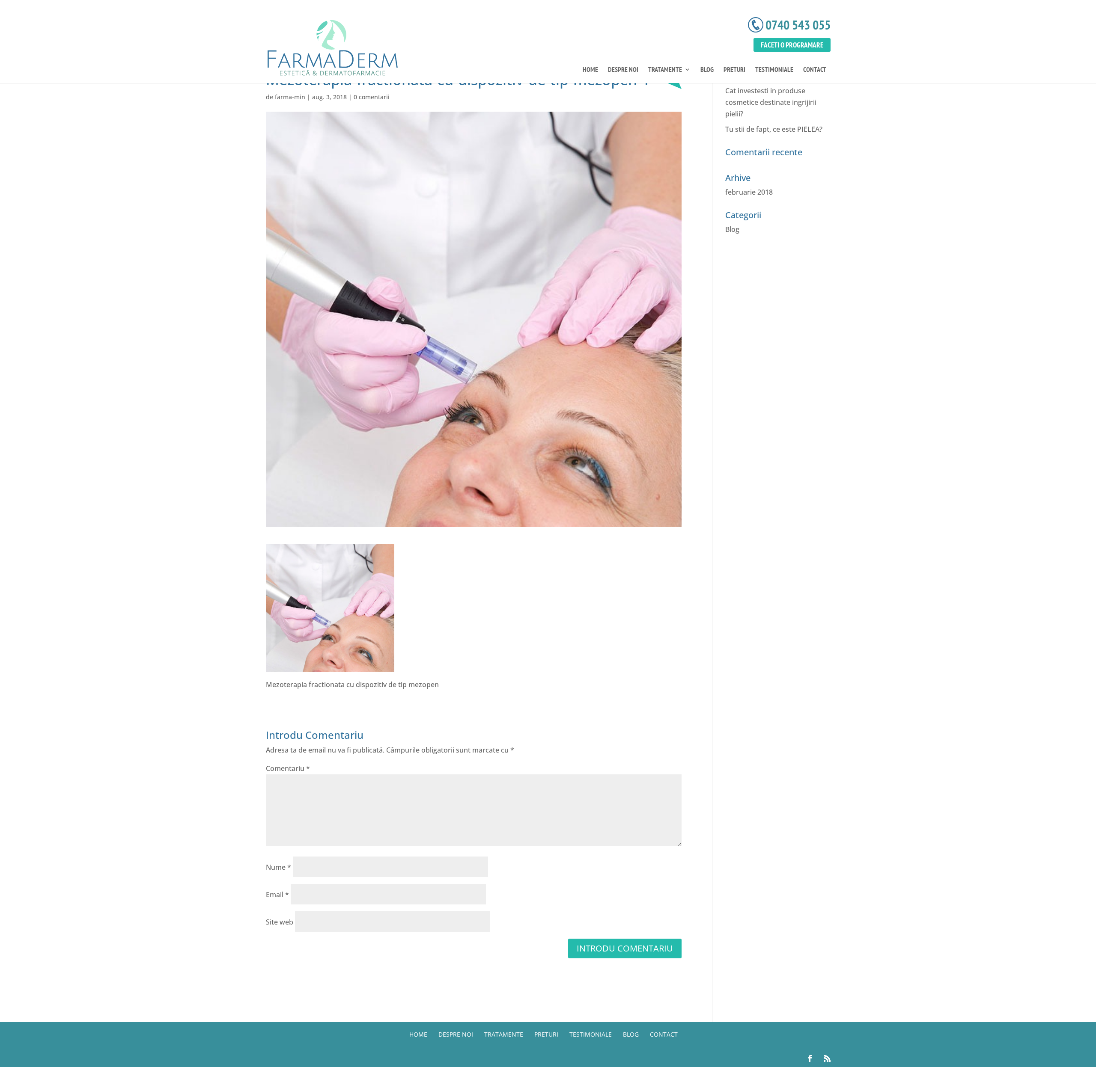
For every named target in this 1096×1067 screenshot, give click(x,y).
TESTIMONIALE (774, 70)
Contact (814, 70)
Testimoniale (590, 1034)
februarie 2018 (749, 192)
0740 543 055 (798, 24)
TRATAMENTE (665, 70)
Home (418, 1034)
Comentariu (288, 768)
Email (277, 894)
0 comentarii (372, 97)
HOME (590, 70)
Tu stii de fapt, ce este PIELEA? (773, 129)
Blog (707, 70)
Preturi (734, 70)
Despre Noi (455, 1034)
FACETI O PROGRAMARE (792, 45)
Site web (279, 922)
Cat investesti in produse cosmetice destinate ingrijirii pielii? (770, 102)
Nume (278, 867)
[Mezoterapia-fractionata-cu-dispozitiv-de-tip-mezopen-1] (330, 665)
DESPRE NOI (623, 70)
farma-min (290, 97)
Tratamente (503, 1034)
